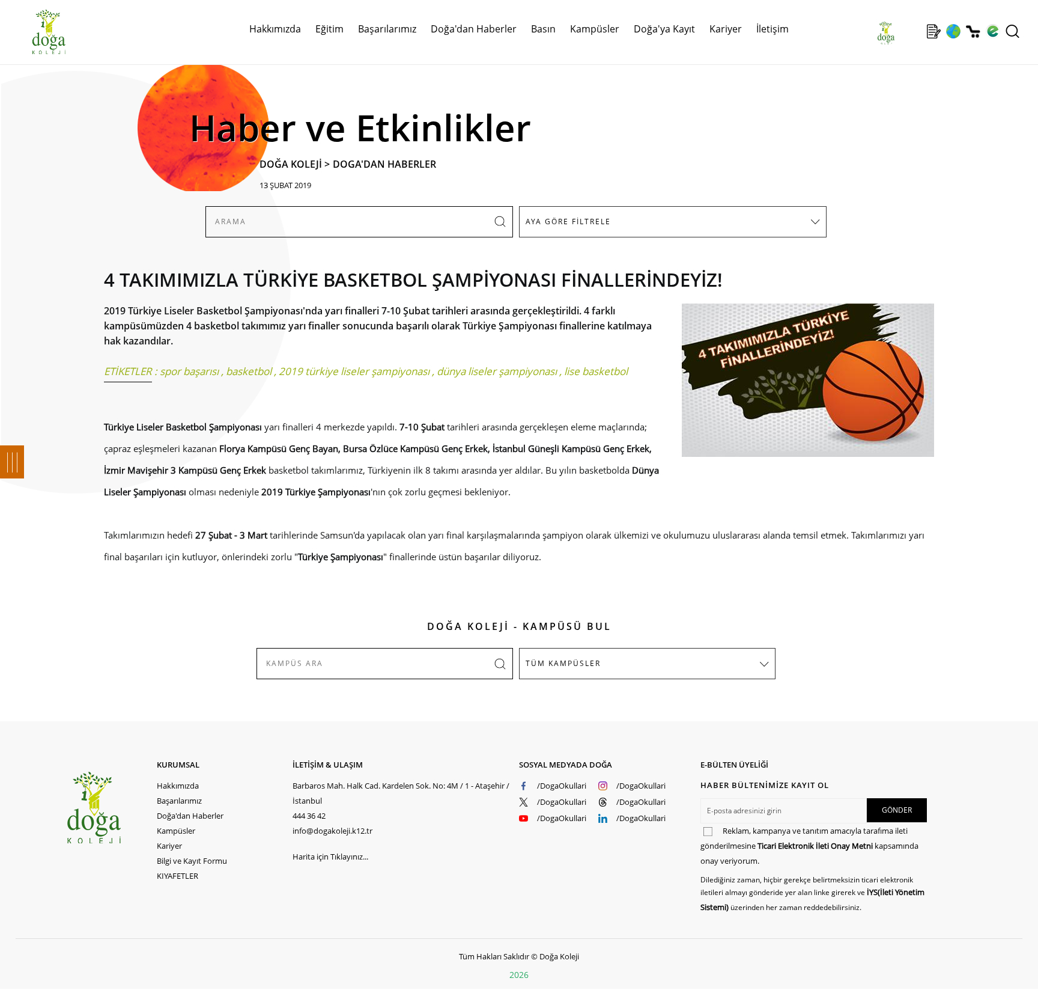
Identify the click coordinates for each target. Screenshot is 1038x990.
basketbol (249, 371)
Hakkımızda (178, 785)
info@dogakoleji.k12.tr (332, 830)
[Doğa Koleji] (111, 807)
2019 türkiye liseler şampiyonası (354, 371)
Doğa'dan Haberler (474, 28)
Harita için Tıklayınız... (330, 856)
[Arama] (1012, 31)
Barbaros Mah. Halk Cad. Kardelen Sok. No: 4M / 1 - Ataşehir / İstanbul (401, 793)
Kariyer (725, 28)
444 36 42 (309, 815)
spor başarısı (189, 371)
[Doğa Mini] (913, 31)
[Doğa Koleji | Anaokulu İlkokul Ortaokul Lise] (36, 32)
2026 (519, 974)
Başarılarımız (179, 800)
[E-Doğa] (992, 31)
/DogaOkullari (561, 785)
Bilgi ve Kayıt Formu (192, 860)
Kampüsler (594, 28)
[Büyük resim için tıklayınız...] (802, 386)
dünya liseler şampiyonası (497, 371)
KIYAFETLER (177, 875)
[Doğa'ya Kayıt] (933, 31)
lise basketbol (596, 371)
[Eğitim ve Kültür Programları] (953, 31)
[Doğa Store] (972, 31)
